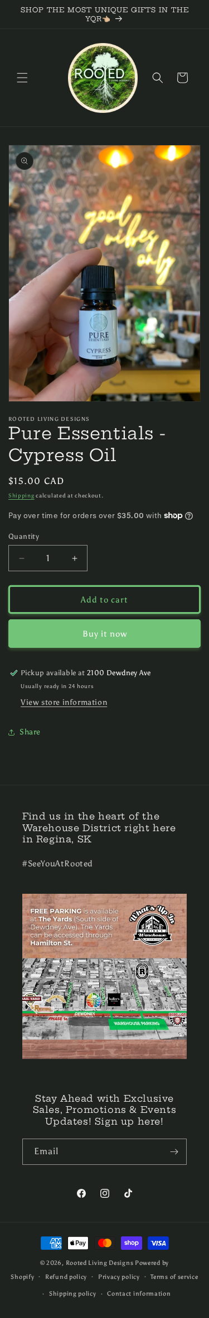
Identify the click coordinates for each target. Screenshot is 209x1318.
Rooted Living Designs (100, 1263)
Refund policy (66, 1277)
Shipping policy (72, 1293)
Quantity (23, 536)
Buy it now (104, 634)
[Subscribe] (174, 1152)
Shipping (21, 495)
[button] (22, 77)
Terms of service (174, 1277)
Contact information (139, 1293)
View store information (64, 702)
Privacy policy (119, 1277)
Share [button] (30, 732)
